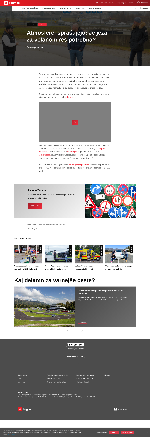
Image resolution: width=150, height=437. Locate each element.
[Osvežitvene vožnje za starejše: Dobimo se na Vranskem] (44, 307)
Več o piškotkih (11, 434)
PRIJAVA (145, 8)
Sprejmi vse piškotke (127, 432)
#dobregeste (71, 97)
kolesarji (55, 224)
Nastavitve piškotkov (101, 432)
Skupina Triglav (23, 392)
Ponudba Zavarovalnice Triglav (57, 375)
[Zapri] (147, 432)
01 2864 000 (76, 344)
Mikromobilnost (49, 8)
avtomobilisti (48, 224)
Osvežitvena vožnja (30, 8)
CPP (16, 8)
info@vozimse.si (75, 356)
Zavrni (114, 432)
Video (42, 24)
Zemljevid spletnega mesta (85, 375)
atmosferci (40, 224)
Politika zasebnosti (82, 382)
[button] (82, 330)
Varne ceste (80, 8)
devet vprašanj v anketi (79, 164)
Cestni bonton (95, 8)
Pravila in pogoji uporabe (84, 378)
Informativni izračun (54, 378)
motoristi (62, 224)
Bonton (31, 24)
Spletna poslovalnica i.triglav (57, 382)
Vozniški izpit (65, 8)
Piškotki (107, 375)
